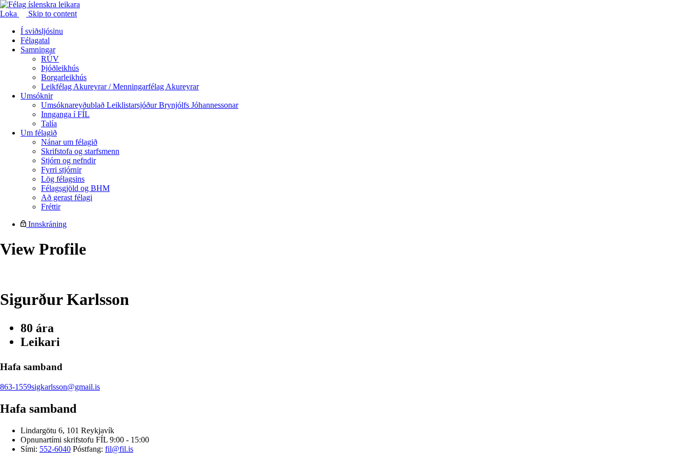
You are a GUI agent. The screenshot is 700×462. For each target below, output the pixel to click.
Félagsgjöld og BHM (75, 188)
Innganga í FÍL (65, 114)
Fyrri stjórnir (61, 169)
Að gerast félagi (66, 197)
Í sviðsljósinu (41, 31)
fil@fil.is (119, 449)
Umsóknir (36, 95)
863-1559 (15, 386)
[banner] (40, 4)
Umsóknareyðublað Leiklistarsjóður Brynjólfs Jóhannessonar (139, 105)
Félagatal (35, 40)
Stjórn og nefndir (68, 160)
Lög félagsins (63, 179)
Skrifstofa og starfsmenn (80, 151)
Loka (9, 13)
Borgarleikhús (64, 77)
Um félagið (38, 132)
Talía (49, 123)
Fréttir (50, 206)
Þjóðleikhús (60, 68)
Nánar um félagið (69, 142)
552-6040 (55, 449)
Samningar (37, 49)
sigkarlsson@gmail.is (65, 386)
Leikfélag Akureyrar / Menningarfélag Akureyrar (120, 86)
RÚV (50, 58)
